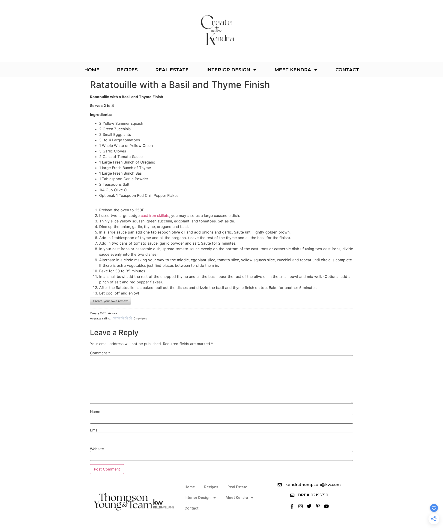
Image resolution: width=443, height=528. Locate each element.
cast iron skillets (155, 215)
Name (95, 411)
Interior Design (228, 70)
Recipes (127, 70)
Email (94, 430)
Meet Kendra (293, 70)
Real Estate (172, 70)
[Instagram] (300, 506)
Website (97, 449)
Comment (100, 353)
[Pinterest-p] (317, 506)
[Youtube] (326, 506)
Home (91, 70)
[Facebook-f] (291, 506)
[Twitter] (309, 506)
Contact (347, 70)
